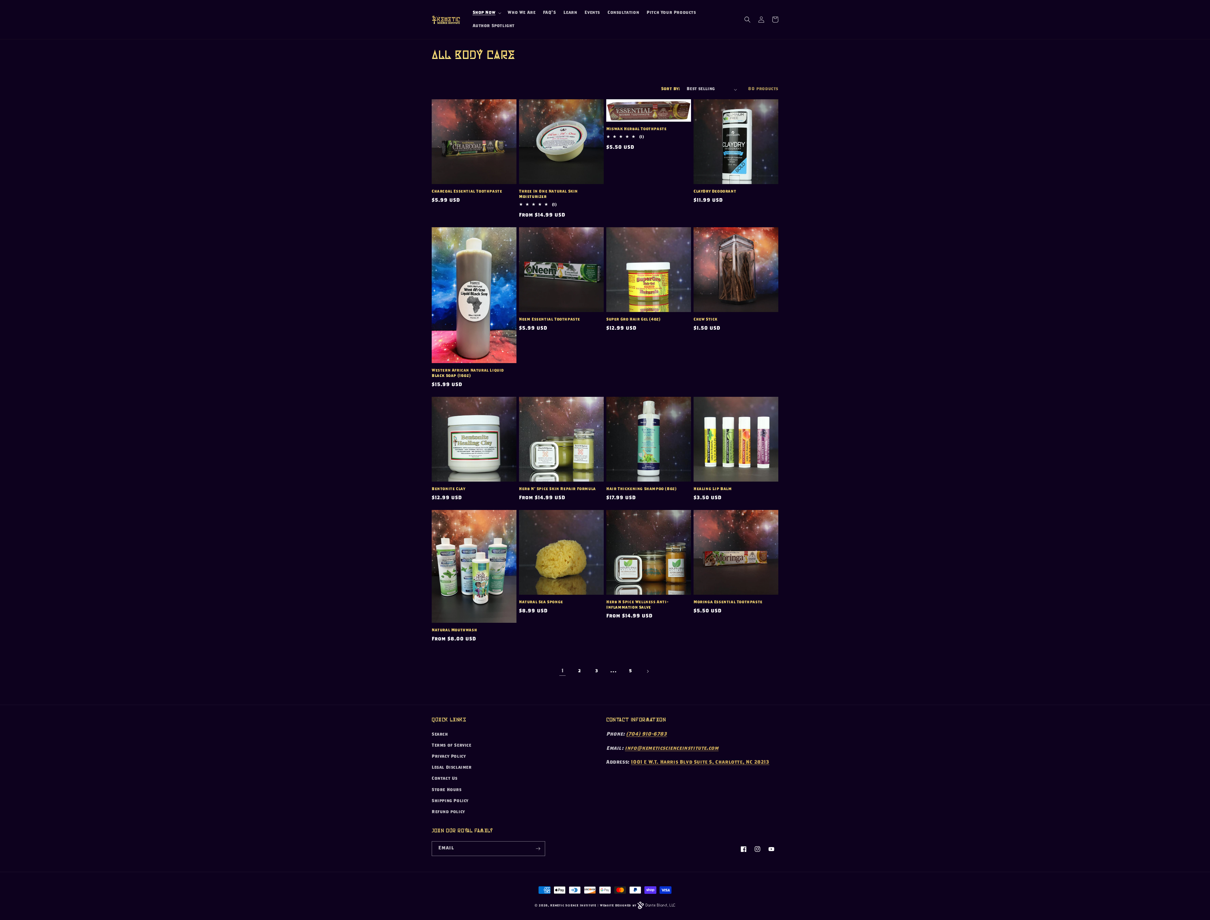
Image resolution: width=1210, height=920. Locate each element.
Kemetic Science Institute (573, 906)
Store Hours (447, 790)
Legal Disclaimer (452, 768)
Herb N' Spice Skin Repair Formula (557, 489)
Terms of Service (451, 746)
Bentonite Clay (448, 489)
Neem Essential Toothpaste (549, 319)
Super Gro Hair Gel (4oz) (633, 319)
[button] (486, 13)
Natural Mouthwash (454, 630)
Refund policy (448, 812)
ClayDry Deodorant (715, 192)
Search (440, 735)
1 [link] (563, 671)
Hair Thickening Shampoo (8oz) (641, 489)
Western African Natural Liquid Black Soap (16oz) (468, 373)
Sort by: (670, 89)
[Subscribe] (538, 848)
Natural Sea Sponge (541, 602)
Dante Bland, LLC (660, 905)
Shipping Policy (450, 801)
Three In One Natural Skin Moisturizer (548, 194)
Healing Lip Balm (713, 489)
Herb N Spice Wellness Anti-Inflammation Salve (637, 605)
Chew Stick (705, 319)
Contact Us (445, 779)
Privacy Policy (449, 757)
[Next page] (647, 671)
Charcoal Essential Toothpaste (467, 192)
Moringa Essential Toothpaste (728, 602)
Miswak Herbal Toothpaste (636, 129)
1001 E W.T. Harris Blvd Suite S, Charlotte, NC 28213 (700, 763)
